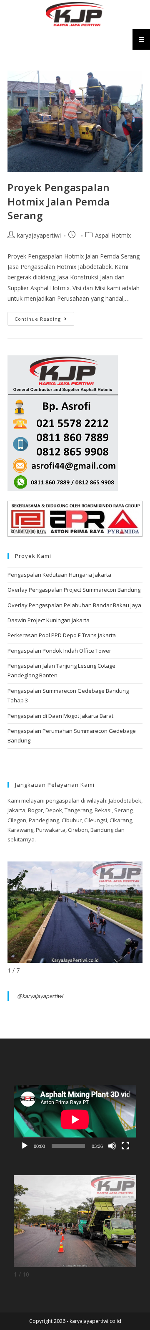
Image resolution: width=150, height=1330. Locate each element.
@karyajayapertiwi (40, 996)
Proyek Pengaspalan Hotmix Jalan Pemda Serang (59, 201)
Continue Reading (44, 317)
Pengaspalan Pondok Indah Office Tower (59, 650)
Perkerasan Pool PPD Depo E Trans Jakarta (62, 635)
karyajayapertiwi (39, 235)
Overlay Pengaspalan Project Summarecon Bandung (74, 589)
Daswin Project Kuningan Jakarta (49, 620)
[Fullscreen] (125, 1146)
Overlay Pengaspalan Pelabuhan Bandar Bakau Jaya (74, 605)
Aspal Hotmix (113, 235)
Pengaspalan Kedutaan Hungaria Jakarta (59, 574)
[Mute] (112, 1146)
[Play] (24, 1146)
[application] (75, 1119)
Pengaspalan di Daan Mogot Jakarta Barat (60, 715)
